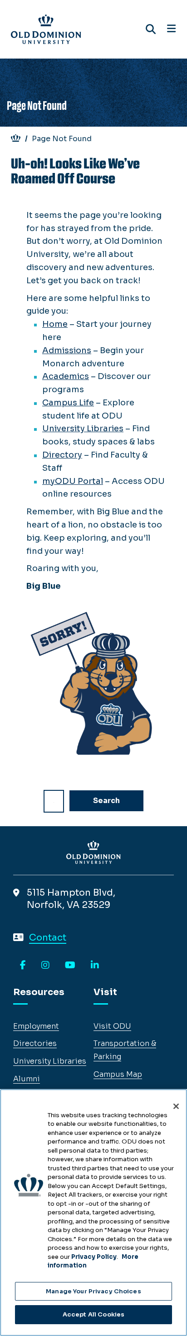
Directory (62, 455)
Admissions (66, 350)
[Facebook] (23, 965)
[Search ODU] (151, 29)
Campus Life (68, 403)
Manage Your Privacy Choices (93, 1291)
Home (55, 324)
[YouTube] (70, 965)
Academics (65, 376)
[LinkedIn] (95, 965)
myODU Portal (72, 481)
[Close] (176, 1106)
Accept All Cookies (93, 1314)
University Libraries (82, 429)
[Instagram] (45, 965)
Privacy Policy (94, 1257)
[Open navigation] (171, 29)
